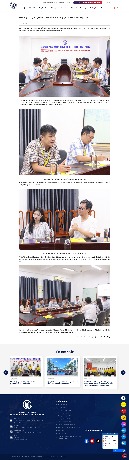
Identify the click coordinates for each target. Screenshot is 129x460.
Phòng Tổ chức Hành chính (66, 413)
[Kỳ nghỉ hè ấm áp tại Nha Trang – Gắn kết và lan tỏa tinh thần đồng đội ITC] (27, 367)
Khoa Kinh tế (62, 430)
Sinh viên (63, 8)
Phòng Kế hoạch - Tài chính (66, 416)
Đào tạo (54, 8)
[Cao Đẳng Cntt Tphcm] (123, 443)
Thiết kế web (28, 457)
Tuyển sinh (43, 8)
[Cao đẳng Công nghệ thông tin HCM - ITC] (123, 436)
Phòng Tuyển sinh (63, 407)
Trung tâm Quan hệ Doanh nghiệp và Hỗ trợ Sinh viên (69, 437)
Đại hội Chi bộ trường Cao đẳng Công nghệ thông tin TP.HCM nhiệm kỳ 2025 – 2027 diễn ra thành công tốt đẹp (64, 383)
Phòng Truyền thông (64, 422)
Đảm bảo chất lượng (78, 8)
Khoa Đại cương (63, 433)
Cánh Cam (38, 457)
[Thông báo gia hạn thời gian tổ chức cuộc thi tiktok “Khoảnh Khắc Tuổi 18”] (102, 367)
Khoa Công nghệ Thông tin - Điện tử (69, 427)
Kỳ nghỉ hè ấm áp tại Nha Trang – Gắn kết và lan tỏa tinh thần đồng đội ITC (27, 382)
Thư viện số (105, 8)
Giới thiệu (32, 8)
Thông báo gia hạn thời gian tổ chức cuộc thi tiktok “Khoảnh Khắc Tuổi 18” (100, 382)
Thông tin (93, 8)
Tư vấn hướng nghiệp (49, 2)
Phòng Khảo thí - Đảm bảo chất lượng (69, 419)
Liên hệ (69, 2)
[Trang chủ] (24, 8)
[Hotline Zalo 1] (123, 430)
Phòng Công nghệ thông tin (66, 424)
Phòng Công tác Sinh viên (66, 410)
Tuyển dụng (61, 2)
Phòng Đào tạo (62, 404)
